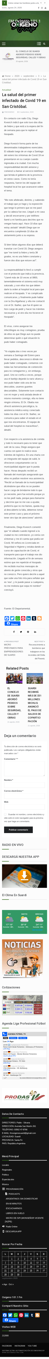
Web (6, 802)
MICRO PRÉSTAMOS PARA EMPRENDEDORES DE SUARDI (13, 649)
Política (5, 1174)
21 (5, 1270)
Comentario (10, 759)
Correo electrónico (13, 791)
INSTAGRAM (20, 1346)
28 (5, 1274)
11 (31, 1262)
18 (31, 1266)
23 (18, 1270)
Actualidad (6, 90)
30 (18, 1274)
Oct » (11, 1284)
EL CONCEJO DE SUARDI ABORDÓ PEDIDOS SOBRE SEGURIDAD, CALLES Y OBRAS (30, 54)
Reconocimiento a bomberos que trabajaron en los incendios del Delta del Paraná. (36, 651)
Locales (5, 1165)
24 (25, 1270)
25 (31, 1270)
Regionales (7, 1170)
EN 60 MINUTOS (14, 1203)
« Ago (4, 1284)
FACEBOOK (7, 1346)
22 (12, 1270)
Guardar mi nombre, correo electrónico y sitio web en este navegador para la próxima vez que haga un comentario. (24, 817)
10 (25, 1262)
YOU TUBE (32, 1346)
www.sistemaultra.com (12, 1352)
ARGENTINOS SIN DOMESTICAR (22, 1199)
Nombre (8, 780)
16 (18, 1266)
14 (5, 1266)
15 (12, 1266)
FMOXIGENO (9, 112)
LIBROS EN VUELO (15, 1213)
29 (12, 1274)
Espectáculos (8, 1179)
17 (25, 1266)
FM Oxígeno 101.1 (24, 21)
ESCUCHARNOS (14, 1208)
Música (5, 1184)
